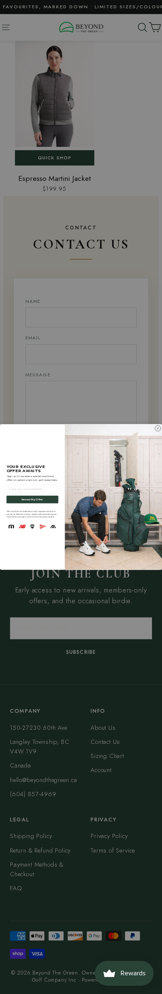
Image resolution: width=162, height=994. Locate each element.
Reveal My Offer (32, 499)
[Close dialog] (158, 428)
